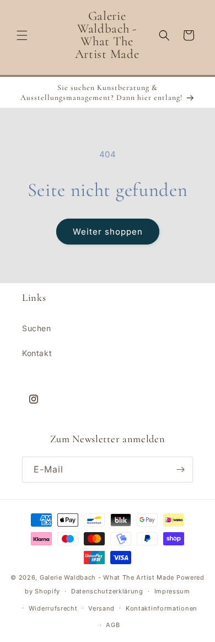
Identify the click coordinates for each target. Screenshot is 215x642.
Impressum (172, 591)
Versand (101, 608)
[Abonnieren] (180, 469)
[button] (22, 35)
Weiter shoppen (108, 231)
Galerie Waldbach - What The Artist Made (107, 577)
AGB (113, 625)
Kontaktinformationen (161, 608)
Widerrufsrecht (53, 608)
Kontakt (37, 353)
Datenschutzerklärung (107, 591)
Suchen (36, 328)
